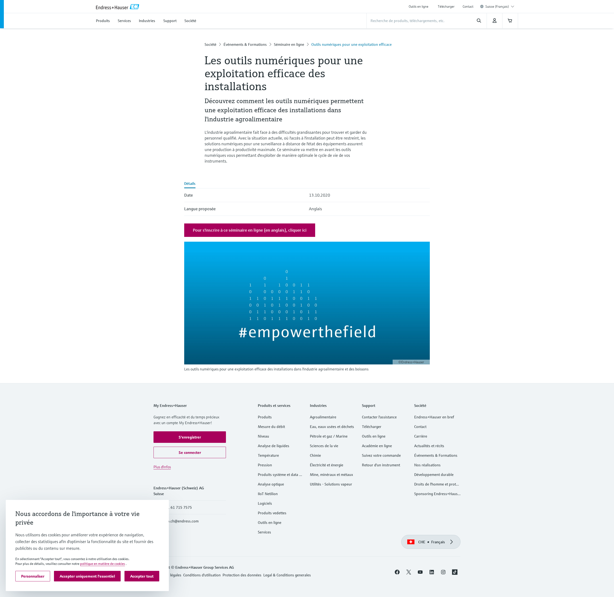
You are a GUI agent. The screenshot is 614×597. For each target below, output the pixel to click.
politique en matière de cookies (102, 564)
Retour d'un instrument (381, 464)
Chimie (315, 455)
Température (268, 455)
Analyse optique (271, 484)
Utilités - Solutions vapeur (331, 484)
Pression (265, 464)
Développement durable (434, 474)
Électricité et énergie (326, 464)
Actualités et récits (429, 445)
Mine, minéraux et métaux (331, 474)
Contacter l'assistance (379, 417)
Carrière (420, 436)
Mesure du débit (271, 426)
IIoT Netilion (268, 493)
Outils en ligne (418, 6)
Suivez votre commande (381, 455)
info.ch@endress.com (181, 521)
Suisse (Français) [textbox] (497, 6)
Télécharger (446, 6)
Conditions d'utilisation (202, 575)
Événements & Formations (245, 44)
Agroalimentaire (323, 417)
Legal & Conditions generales (287, 575)
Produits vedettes (272, 512)
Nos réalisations (427, 464)
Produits (265, 417)
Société (210, 44)
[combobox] (500, 6)
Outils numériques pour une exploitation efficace (351, 44)
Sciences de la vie (324, 445)
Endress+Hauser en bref (434, 417)
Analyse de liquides (273, 445)
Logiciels (265, 503)
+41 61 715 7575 (177, 507)
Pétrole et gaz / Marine (329, 436)
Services (264, 532)
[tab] (189, 183)
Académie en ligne (377, 445)
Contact (468, 6)
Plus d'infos (162, 466)
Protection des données (242, 575)
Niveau (263, 436)
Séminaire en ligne (289, 44)
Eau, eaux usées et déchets (332, 426)
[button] (190, 437)
